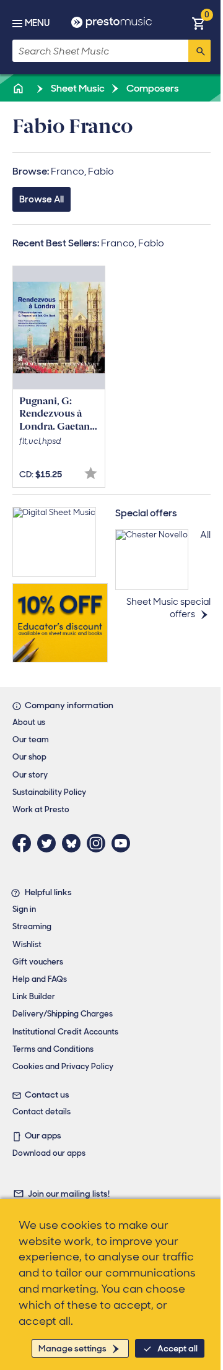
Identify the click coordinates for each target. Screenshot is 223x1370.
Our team (30, 739)
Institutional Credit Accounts (65, 1031)
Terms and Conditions (53, 1049)
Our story (30, 775)
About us (28, 722)
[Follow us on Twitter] (49, 843)
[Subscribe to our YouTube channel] (124, 843)
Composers (152, 88)
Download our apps (48, 1153)
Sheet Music (77, 88)
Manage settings (72, 1348)
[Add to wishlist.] (90, 473)
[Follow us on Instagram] (99, 843)
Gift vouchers (37, 961)
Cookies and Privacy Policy (62, 1066)
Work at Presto (40, 809)
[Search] (199, 51)
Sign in (24, 909)
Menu (37, 23)
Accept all (177, 1348)
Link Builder (33, 996)
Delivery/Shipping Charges (62, 1013)
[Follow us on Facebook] (24, 843)
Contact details (41, 1111)
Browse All (41, 199)
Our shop (29, 757)
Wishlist (27, 944)
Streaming (31, 926)
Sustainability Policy (49, 792)
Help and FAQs (39, 979)
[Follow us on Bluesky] (74, 843)
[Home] (19, 88)
